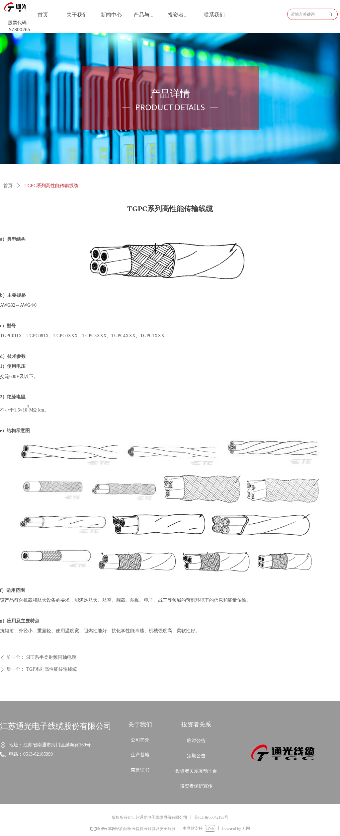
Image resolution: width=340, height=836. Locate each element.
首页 (8, 185)
